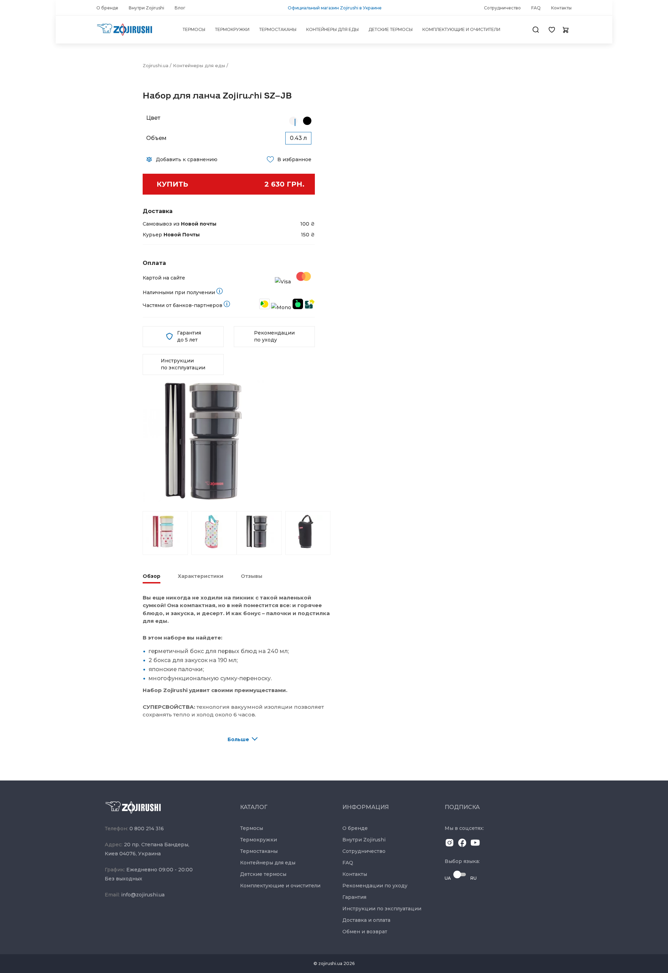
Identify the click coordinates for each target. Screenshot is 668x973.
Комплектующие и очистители (280, 885)
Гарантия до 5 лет (189, 336)
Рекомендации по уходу (274, 336)
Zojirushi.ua (155, 65)
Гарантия (354, 897)
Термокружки (258, 840)
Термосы (251, 828)
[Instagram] (449, 844)
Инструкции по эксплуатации (183, 364)
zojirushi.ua (330, 963)
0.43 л (298, 138)
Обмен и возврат (364, 931)
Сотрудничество (363, 851)
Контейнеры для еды (199, 65)
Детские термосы (263, 874)
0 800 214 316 (146, 828)
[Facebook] (462, 844)
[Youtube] (475, 844)
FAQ (347, 863)
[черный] (307, 121)
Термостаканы (259, 851)
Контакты (354, 874)
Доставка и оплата (366, 920)
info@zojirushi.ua (143, 895)
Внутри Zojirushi (363, 840)
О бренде (355, 828)
